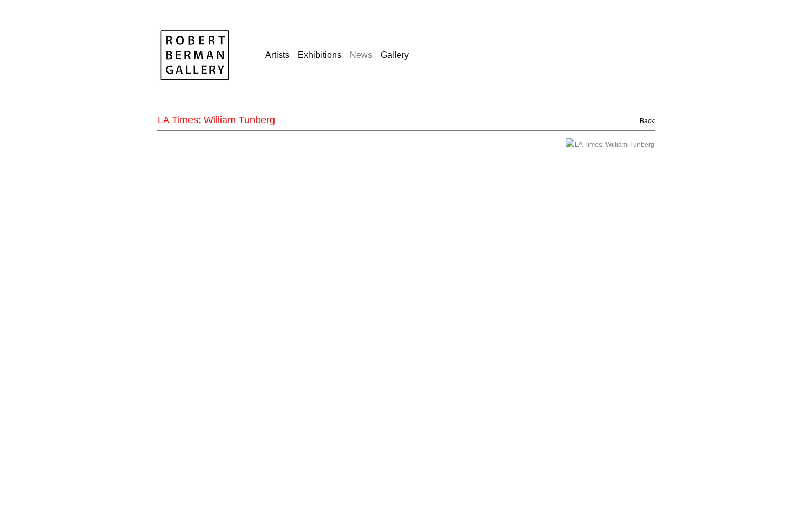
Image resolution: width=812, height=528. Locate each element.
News (361, 55)
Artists (277, 55)
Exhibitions (319, 55)
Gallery (395, 55)
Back (641, 121)
